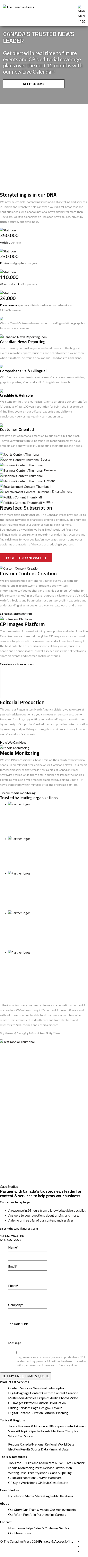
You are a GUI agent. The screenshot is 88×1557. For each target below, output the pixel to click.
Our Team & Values (36, 1509)
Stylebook (42, 1473)
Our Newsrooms (20, 1533)
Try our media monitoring (18, 793)
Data (70, 1444)
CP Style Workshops (22, 1482)
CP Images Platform (22, 1403)
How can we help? (20, 1528)
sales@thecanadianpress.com (19, 1228)
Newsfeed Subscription (49, 1388)
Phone (13, 1285)
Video (4, 284)
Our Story (15, 1509)
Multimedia (16, 1398)
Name (13, 1247)
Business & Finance (31, 1426)
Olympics (71, 1431)
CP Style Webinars (48, 1478)
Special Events (40, 1431)
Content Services (20, 1388)
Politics (50, 1426)
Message (14, 1343)
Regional (51, 1444)
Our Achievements (63, 1509)
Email (12, 1266)
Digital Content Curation (25, 1413)
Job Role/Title (18, 1324)
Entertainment (77, 1426)
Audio (54, 1398)
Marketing (42, 1496)
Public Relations (61, 1496)
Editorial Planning (55, 1413)
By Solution (16, 1496)
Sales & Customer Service (51, 1528)
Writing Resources (21, 1473)
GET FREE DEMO (33, 84)
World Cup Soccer (21, 1436)
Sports (61, 1426)
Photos (4, 263)
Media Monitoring (21, 1468)
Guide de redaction (21, 1478)
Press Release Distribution (53, 1468)
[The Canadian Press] (18, 6)
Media (29, 1496)
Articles (5, 242)
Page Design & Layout (46, 1408)
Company (15, 1305)
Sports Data (39, 1449)
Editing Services (19, 1408)
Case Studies (9, 1186)
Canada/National (32, 1444)
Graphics (43, 1398)
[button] (8, 96)
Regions (13, 1444)
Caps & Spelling (61, 1473)
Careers (60, 1514)
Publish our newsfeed (26, 558)
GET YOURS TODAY (34, 172)
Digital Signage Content (25, 1393)
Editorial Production (51, 1403)
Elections (57, 1431)
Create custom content (16, 614)
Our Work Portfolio (22, 1514)
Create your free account (17, 664)
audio (17, 284)
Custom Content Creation (60, 1393)
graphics (20, 263)
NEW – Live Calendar (70, 1463)
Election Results (19, 1449)
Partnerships (45, 1514)
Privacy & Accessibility (56, 1541)
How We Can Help (13, 742)
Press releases (9, 305)
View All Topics (19, 1431)
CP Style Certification (53, 1482)
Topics (13, 1426)
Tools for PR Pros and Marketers (31, 1463)
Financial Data (59, 1449)
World (62, 1444)
